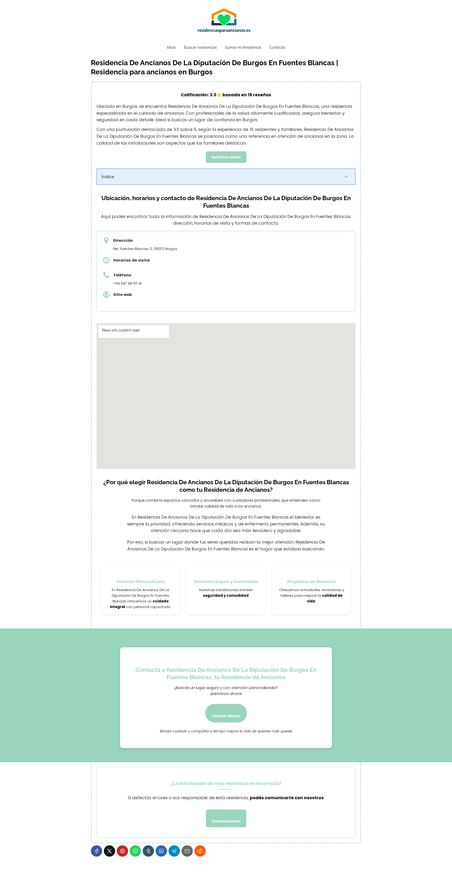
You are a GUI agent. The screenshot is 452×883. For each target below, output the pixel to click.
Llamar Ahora (226, 716)
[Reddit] (200, 851)
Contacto (277, 47)
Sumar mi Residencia (243, 47)
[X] (109, 851)
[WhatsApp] (135, 851)
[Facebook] (96, 851)
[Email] (187, 851)
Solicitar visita (226, 157)
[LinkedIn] (161, 851)
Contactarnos (226, 821)
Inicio (171, 47)
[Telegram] (174, 851)
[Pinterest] (122, 851)
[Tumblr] (148, 851)
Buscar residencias (200, 47)
